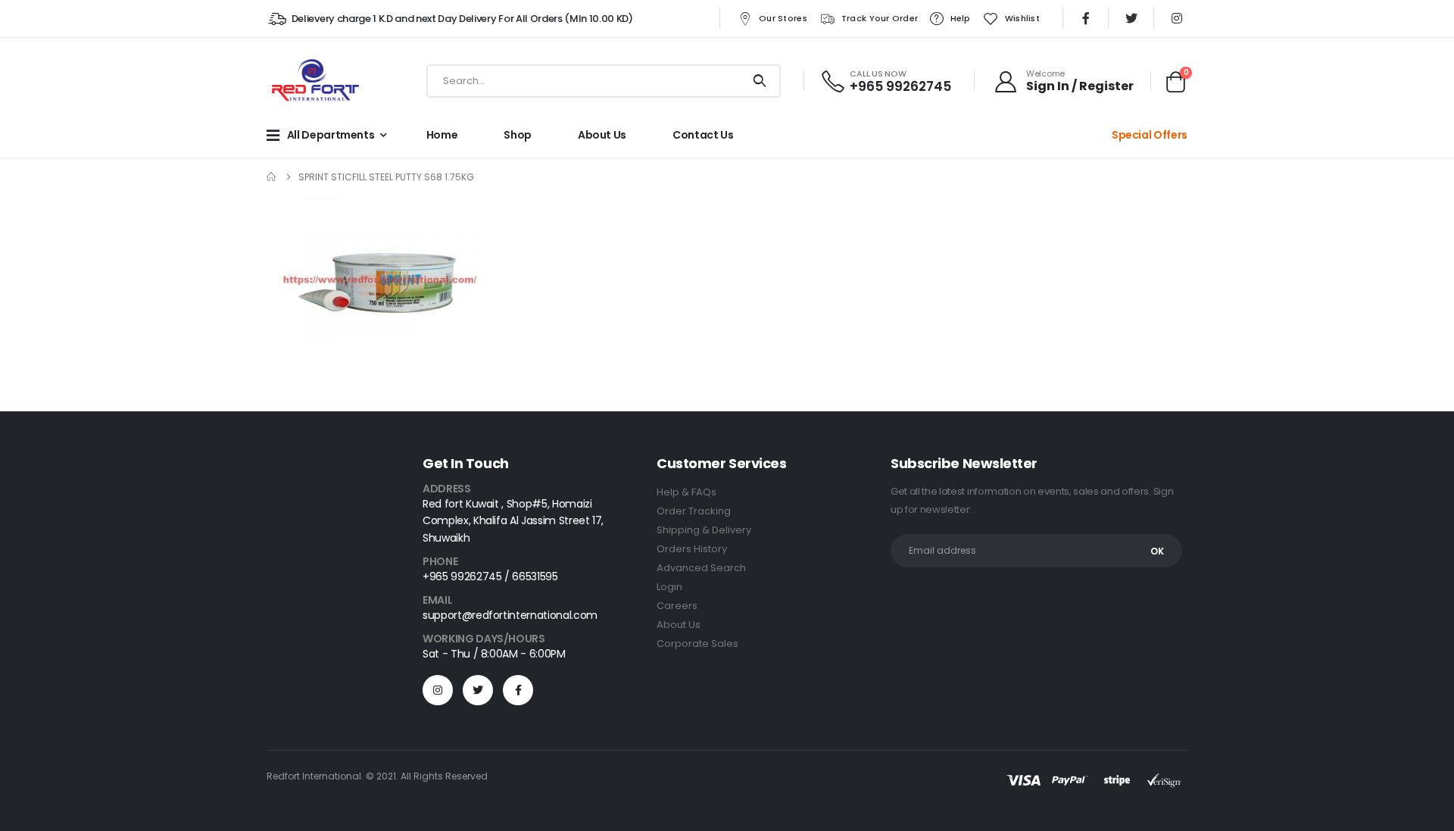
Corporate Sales (697, 643)
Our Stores (783, 18)
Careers (677, 605)
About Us (678, 624)
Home (442, 134)
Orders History (692, 549)
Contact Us (703, 134)
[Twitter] (1131, 18)
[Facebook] (1086, 18)
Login (669, 587)
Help (960, 18)
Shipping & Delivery (704, 530)
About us (602, 134)
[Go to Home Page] (272, 176)
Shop (518, 134)
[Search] (760, 81)
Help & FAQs (686, 492)
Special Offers (1149, 134)
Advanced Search (701, 568)
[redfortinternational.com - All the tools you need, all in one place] (315, 81)
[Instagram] (1176, 18)
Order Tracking (694, 511)
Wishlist (1022, 18)
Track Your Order (879, 18)
